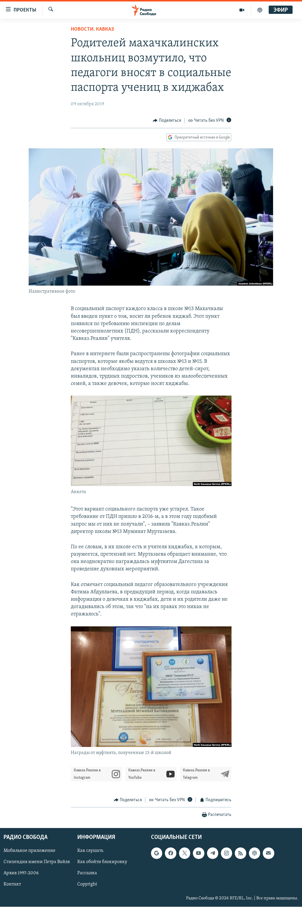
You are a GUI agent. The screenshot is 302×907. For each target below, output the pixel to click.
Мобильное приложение (29, 851)
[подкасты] (260, 10)
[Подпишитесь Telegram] (212, 853)
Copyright (87, 884)
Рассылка (87, 873)
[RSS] (240, 853)
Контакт (12, 884)
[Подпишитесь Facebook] (170, 853)
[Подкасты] (254, 853)
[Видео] (242, 10)
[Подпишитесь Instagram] (226, 853)
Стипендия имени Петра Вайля (37, 862)
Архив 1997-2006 (21, 873)
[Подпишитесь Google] (156, 853)
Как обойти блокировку (102, 862)
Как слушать (90, 851)
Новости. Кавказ (92, 29)
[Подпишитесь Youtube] (198, 853)
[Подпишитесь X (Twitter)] (184, 853)
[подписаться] (268, 853)
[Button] (167, 120)
